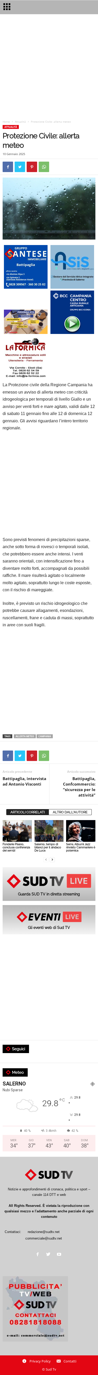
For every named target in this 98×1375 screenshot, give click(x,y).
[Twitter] (49, 1255)
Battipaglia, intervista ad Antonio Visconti (24, 781)
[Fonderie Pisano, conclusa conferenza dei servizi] (17, 831)
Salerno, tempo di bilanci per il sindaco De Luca (47, 847)
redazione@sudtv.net (44, 1232)
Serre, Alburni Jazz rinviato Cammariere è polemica (80, 847)
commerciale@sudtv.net (43, 1238)
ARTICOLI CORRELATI (27, 812)
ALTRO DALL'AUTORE (70, 812)
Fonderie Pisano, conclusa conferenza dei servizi (16, 847)
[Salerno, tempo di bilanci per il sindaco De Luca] (49, 831)
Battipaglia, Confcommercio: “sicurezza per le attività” (79, 787)
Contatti (70, 1361)
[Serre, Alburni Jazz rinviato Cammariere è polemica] (80, 831)
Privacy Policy (40, 1361)
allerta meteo (25, 736)
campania (44, 736)
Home (6, 121)
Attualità (20, 121)
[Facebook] (38, 1255)
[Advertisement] (49, 68)
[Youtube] (60, 1255)
